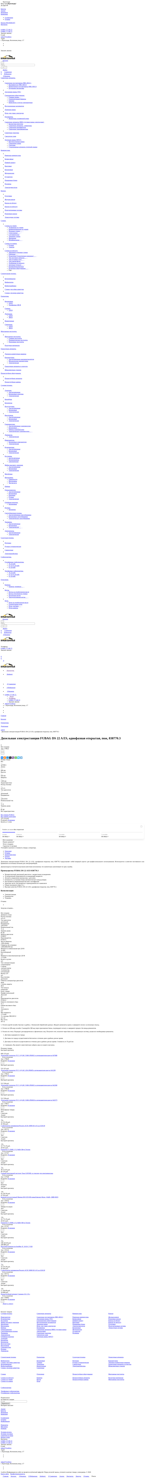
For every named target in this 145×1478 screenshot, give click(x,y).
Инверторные (41, 1366)
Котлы (39, 1379)
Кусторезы (4, 1320)
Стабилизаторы (6, 1387)
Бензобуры (4, 1340)
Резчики (3, 1349)
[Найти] (5, 67)
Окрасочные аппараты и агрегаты (119, 1364)
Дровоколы (4, 1351)
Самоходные (76, 1364)
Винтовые (75, 1322)
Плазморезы (41, 1328)
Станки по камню (7, 1381)
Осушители (76, 1331)
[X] (10, 757)
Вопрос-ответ (5, 1437)
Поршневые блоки (78, 1324)
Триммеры (4, 1333)
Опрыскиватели (6, 1329)
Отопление (40, 1374)
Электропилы (5, 1335)
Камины (39, 1378)
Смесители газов (42, 1335)
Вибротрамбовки (6, 1366)
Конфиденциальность (17, 1474)
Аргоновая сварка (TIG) (45, 1319)
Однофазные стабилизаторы (10, 1393)
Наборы (3, 1328)
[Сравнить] (2, 753)
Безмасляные (76, 1319)
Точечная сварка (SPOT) (45, 1336)
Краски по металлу (114, 1322)
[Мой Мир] (7, 757)
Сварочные (40, 1368)
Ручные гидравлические (80, 1362)
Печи (38, 1381)
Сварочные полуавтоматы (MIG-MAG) (50, 1317)
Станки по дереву (7, 1379)
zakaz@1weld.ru (6, 37)
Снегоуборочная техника (9, 1331)
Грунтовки (112, 1324)
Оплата (7, 856)
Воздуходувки (5, 1344)
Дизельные (40, 1364)
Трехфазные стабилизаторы (10, 1391)
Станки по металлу (7, 1378)
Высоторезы (5, 1345)
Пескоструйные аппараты (81, 1378)
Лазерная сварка (42, 1324)
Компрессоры (77, 1313)
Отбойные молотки (7, 1336)
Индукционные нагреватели (46, 1322)
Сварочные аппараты (44, 1313)
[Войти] (2, 654)
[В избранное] (2, 751)
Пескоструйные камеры (80, 1379)
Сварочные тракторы (44, 1333)
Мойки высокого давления (10, 1322)
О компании (9, 17)
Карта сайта (5, 1474)
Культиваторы (5, 1319)
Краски (110, 1313)
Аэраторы (4, 1338)
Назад (11, 696)
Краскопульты (113, 1361)
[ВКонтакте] (2, 757)
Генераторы (41, 1357)
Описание (8, 851)
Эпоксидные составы (115, 1328)
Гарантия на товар (7, 1435)
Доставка (8, 858)
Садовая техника (6, 1313)
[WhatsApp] (16, 757)
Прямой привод (77, 1320)
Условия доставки (7, 1434)
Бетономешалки (6, 1364)
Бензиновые (76, 1328)
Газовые (39, 1362)
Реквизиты (4, 1425)
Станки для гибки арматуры (10, 1362)
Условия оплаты (6, 1432)
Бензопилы (4, 1342)
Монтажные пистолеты (116, 1374)
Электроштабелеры (79, 1366)
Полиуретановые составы (117, 1326)
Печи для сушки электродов (46, 1326)
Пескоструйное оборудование (82, 1374)
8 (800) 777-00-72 (6, 30)
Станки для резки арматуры (10, 1368)
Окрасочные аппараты (116, 1357)
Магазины (4, 1427)
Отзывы (7, 19)
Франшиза (4, 1412)
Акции (3, 1409)
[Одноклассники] (5, 757)
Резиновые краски (114, 1319)
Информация (5, 1421)
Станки (3, 1374)
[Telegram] (21, 757)
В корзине (11, 820)
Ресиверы (75, 1333)
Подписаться (5, 1403)
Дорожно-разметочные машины (119, 1362)
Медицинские (77, 1329)
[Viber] (13, 757)
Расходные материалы (115, 1378)
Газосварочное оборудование (46, 1320)
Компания (4, 1414)
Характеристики (10, 855)
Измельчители (5, 1317)
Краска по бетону (114, 1320)
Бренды (3, 1411)
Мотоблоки (4, 1324)
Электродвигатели (78, 1326)
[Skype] (18, 757)
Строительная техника (8, 1357)
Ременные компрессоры (80, 1317)
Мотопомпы (5, 1326)
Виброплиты (5, 1361)
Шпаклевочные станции (116, 1366)
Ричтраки (75, 1361)
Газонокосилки (6, 1347)
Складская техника (78, 1357)
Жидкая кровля (113, 1317)
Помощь (3, 1428)
